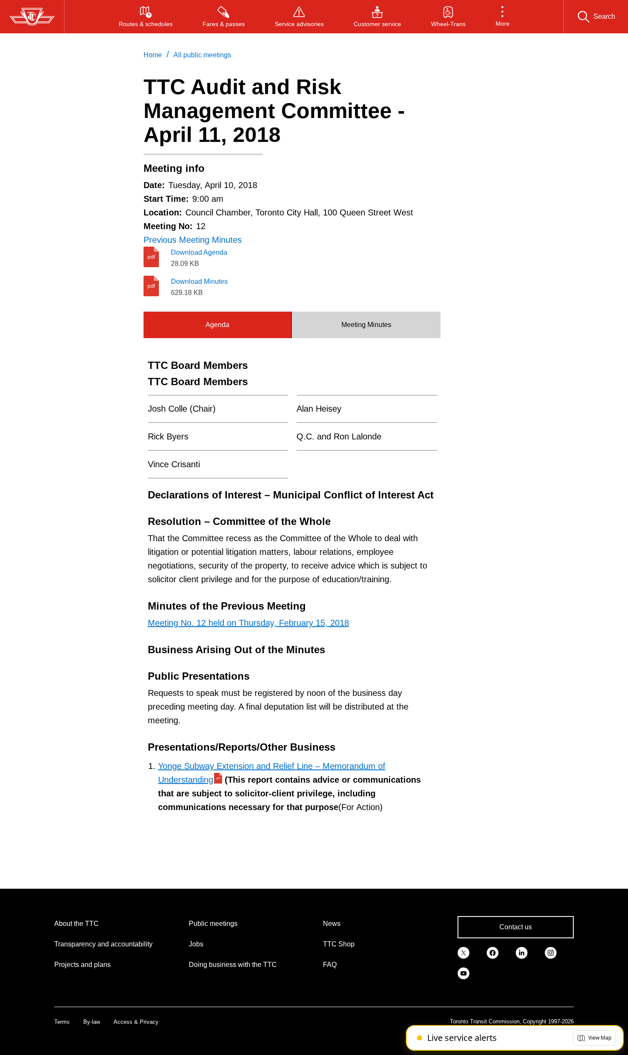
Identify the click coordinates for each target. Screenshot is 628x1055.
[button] (503, 16)
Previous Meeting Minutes (193, 240)
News (331, 923)
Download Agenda (199, 252)
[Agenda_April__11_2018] (157, 257)
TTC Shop (339, 944)
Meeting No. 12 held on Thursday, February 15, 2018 (248, 623)
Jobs (196, 944)
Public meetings (213, 923)
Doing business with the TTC (233, 964)
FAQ (330, 964)
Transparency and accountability (103, 944)
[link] (464, 952)
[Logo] (32, 16)
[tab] (218, 325)
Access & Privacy (136, 1022)
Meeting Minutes (366, 324)
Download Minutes (199, 281)
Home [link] (153, 55)
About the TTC (76, 923)
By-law (91, 1022)
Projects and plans (82, 964)
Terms (62, 1022)
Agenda (217, 324)
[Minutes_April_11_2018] (157, 286)
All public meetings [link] (202, 55)
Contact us (515, 927)
